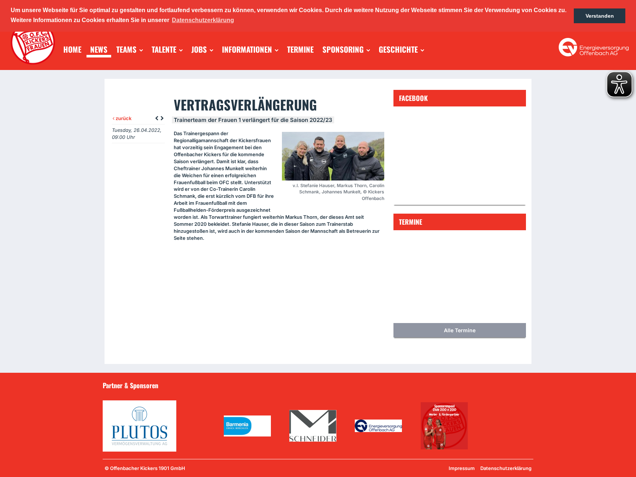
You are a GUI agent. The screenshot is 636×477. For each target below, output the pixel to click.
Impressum (462, 468)
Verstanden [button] (600, 16)
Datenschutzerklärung (505, 468)
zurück (122, 118)
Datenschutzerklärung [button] (203, 20)
